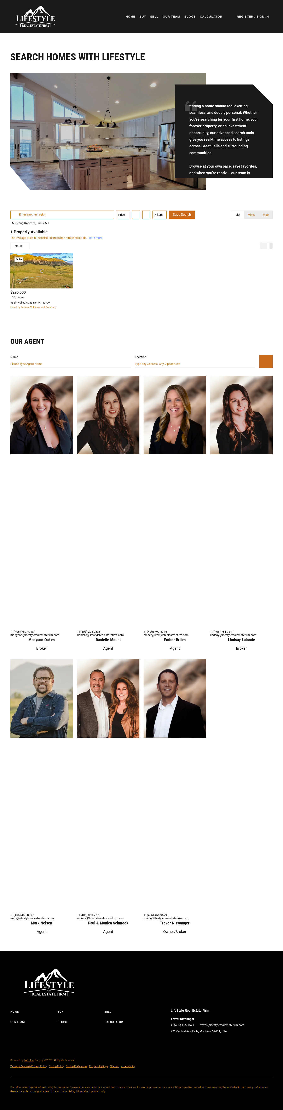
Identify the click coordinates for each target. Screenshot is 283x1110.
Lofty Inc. (29, 1060)
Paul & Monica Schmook (108, 923)
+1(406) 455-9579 (155, 915)
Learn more (95, 237)
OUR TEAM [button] (171, 16)
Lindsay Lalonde (241, 639)
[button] (35, 16)
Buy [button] (142, 16)
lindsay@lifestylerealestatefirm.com (233, 635)
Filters (159, 214)
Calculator (211, 16)
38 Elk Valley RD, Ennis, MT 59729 (30, 302)
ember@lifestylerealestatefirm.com (166, 635)
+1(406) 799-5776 (155, 631)
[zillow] (182, 1040)
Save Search (182, 215)
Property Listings (98, 1066)
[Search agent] (266, 361)
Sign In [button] (262, 16)
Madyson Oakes (41, 639)
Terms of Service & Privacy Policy (28, 1066)
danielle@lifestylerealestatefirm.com (100, 635)
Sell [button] (154, 16)
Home (130, 16)
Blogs (190, 16)
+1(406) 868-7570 (88, 915)
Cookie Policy (56, 1066)
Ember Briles (175, 639)
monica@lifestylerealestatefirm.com (100, 918)
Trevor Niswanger (175, 923)
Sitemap (114, 1066)
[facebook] (174, 1040)
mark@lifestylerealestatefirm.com (32, 918)
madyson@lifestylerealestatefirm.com (34, 635)
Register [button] (245, 16)
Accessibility (128, 1066)
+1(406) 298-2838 (88, 631)
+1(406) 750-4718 (22, 631)
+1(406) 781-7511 (222, 631)
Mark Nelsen (41, 923)
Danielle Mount (108, 639)
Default (17, 246)
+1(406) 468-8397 (22, 915)
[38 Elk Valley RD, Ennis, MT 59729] (41, 270)
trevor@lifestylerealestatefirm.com (166, 918)
